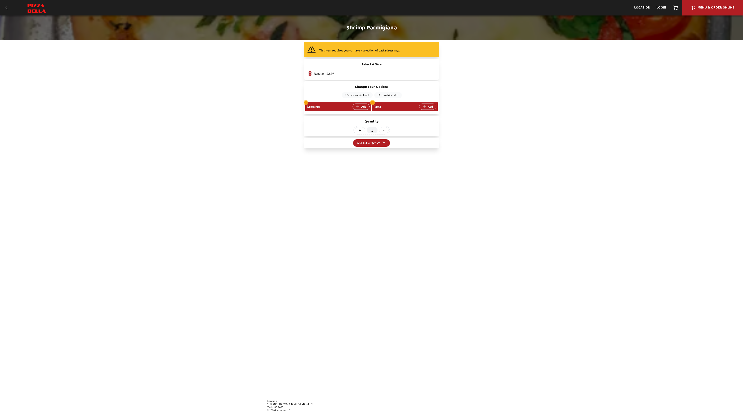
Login (661, 7)
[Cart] (675, 7)
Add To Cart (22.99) (368, 143)
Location (642, 7)
